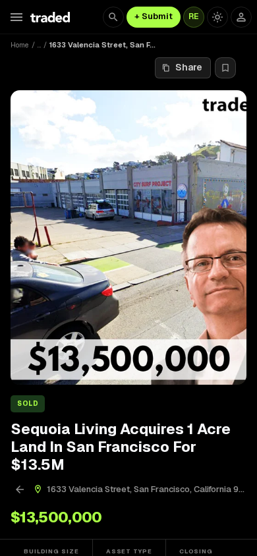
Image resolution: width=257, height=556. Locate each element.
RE (193, 16)
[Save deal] (225, 67)
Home (20, 44)
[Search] (113, 17)
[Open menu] (16, 17)
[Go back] (20, 489)
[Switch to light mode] (217, 17)
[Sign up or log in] (241, 17)
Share (188, 67)
